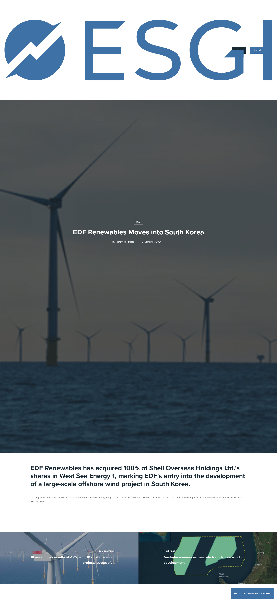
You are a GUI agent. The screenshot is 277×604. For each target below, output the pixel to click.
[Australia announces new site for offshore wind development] (207, 558)
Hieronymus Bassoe (126, 241)
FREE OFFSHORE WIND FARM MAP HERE (252, 593)
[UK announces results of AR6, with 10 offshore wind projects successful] (69, 558)
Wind (138, 221)
